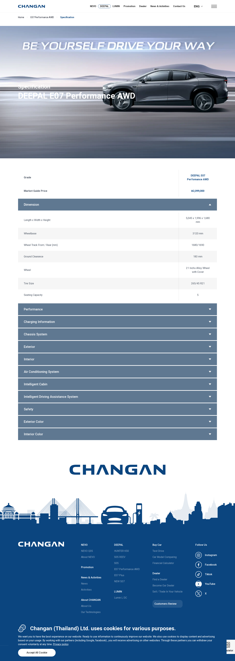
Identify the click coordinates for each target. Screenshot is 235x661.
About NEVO (88, 557)
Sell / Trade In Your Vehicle (168, 591)
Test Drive (158, 550)
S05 (116, 563)
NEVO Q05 (87, 550)
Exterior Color (34, 422)
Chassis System (35, 334)
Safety (28, 409)
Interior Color (33, 434)
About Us (86, 606)
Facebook (211, 564)
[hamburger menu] (214, 6)
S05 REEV (119, 557)
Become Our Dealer (163, 585)
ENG (197, 6)
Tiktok (208, 574)
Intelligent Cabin (35, 384)
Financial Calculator (163, 563)
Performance (33, 309)
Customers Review (165, 603)
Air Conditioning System (41, 372)
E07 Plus (119, 575)
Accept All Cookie (37, 652)
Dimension (31, 205)
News (84, 583)
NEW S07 (119, 581)
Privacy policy (61, 644)
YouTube (210, 583)
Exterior (29, 347)
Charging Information (39, 322)
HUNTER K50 (121, 550)
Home (21, 17)
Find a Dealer (160, 579)
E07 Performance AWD (42, 17)
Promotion (129, 6)
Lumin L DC (120, 597)
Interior (29, 359)
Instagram (211, 555)
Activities (86, 589)
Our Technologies (91, 612)
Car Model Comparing (165, 557)
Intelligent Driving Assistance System (51, 397)
